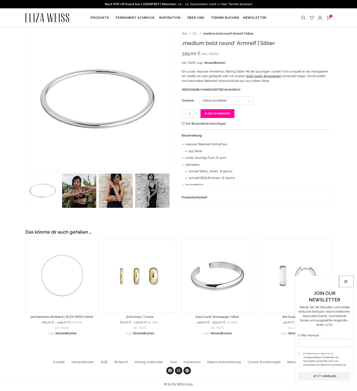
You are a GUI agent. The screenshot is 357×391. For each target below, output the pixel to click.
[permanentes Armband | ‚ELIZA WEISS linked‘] (62, 276)
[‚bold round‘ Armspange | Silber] (217, 276)
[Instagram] (178, 370)
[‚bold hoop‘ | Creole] (140, 276)
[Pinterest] (187, 370)
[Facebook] (170, 370)
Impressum (192, 362)
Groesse (188, 100)
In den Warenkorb (217, 113)
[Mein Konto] (320, 18)
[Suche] (303, 18)
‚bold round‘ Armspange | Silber (217, 316)
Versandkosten (214, 62)
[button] (30, 190)
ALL (195, 33)
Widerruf (121, 362)
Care (173, 362)
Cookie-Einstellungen (264, 362)
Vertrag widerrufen (148, 362)
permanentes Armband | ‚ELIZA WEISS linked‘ (62, 316)
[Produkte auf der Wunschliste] (312, 18)
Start (185, 33)
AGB (104, 362)
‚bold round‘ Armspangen (263, 76)
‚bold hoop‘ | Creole (140, 316)
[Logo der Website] (47, 17)
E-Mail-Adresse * (309, 335)
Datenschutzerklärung (224, 362)
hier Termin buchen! (236, 4)
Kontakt (59, 362)
